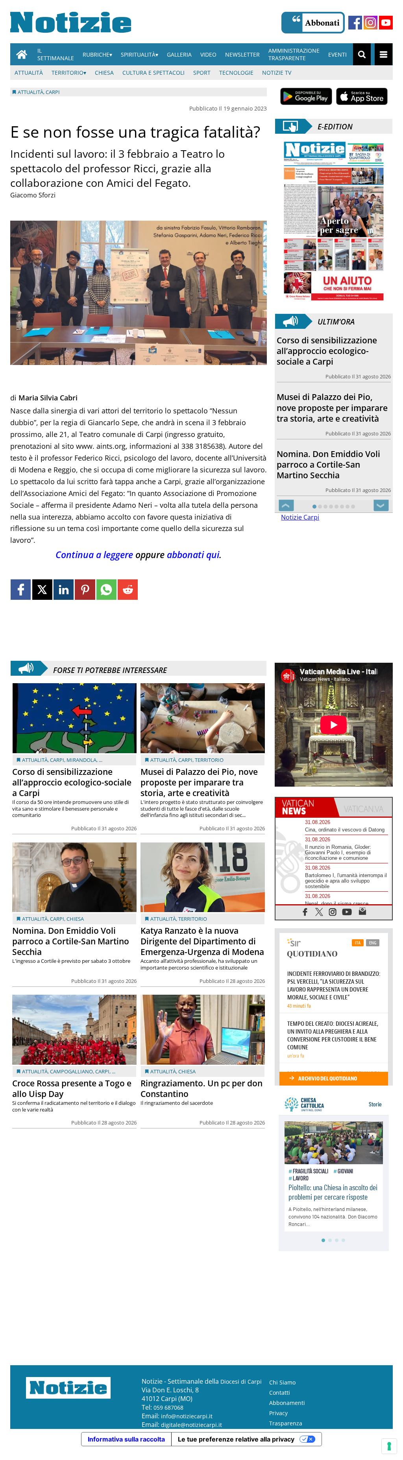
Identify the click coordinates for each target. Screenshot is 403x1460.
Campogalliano (71, 1071)
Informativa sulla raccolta (126, 1450)
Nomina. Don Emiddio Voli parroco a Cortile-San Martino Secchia (70, 941)
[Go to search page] (362, 54)
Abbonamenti (287, 1413)
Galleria (179, 54)
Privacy (278, 1423)
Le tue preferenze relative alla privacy (236, 1450)
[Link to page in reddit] (128, 589)
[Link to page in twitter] (42, 589)
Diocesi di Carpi (241, 1392)
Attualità (29, 72)
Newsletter (242, 54)
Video (208, 54)
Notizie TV (276, 72)
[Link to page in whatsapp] (106, 589)
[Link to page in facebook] (21, 589)
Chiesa (104, 72)
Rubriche (96, 54)
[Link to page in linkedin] (64, 589)
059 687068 (168, 1418)
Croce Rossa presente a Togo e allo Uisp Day (71, 1088)
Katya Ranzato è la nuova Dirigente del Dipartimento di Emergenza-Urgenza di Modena (202, 941)
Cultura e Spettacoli (153, 72)
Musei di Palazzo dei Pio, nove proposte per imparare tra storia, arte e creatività (199, 782)
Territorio (67, 72)
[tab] (304, 817)
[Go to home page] (21, 54)
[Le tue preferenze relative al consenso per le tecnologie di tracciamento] (389, 1446)
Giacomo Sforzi (32, 195)
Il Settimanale (55, 54)
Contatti (279, 1403)
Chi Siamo (282, 1393)
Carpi (57, 759)
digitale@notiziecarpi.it (191, 1435)
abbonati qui (193, 555)
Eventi (337, 54)
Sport (202, 72)
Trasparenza (285, 1434)
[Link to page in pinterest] (85, 589)
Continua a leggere (94, 555)
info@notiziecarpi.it (187, 1427)
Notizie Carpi (300, 528)
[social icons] (305, 922)
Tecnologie (236, 72)
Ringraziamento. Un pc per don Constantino (201, 1088)
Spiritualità (138, 54)
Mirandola (81, 759)
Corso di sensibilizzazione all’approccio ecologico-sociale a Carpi (71, 782)
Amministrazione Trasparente (294, 54)
